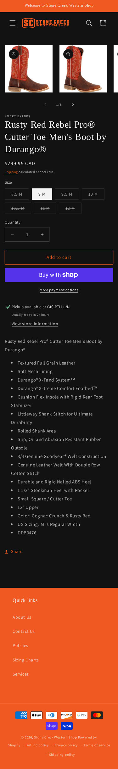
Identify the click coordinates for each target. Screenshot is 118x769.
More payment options (59, 289)
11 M (48, 209)
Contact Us (24, 631)
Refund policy (37, 745)
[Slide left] (45, 104)
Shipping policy (62, 754)
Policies (20, 645)
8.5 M (20, 195)
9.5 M (70, 195)
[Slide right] (73, 104)
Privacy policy (66, 745)
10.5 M (21, 209)
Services (21, 674)
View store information (35, 323)
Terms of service (97, 745)
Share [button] (17, 551)
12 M (73, 209)
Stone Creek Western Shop (55, 737)
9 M (42, 194)
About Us (22, 617)
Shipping (11, 172)
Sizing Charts (26, 660)
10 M (96, 195)
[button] (13, 23)
